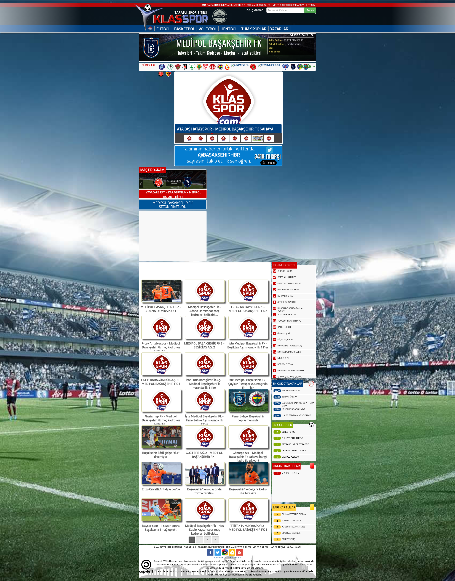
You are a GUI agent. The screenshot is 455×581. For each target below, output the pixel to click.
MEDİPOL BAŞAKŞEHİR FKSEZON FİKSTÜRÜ (172, 204)
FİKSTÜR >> (307, 66)
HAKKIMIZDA (222, 5)
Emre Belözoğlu (293, 44)
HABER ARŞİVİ (296, 5)
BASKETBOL (184, 29)
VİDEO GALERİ (280, 5)
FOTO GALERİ (264, 5)
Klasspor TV (220, 557)
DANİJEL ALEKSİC (290, 457)
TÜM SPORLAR (253, 29)
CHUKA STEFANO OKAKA (294, 450)
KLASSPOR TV (301, 34)
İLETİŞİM (310, 5)
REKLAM (251, 5)
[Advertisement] (172, 236)
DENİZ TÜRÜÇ (288, 432)
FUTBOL (163, 29)
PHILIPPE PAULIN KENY (292, 438)
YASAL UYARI (294, 547)
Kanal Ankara (234, 557)
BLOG (242, 5)
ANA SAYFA (208, 5)
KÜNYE (234, 5)
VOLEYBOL (208, 29)
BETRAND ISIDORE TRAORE (295, 444)
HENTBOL (229, 29)
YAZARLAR (279, 29)
